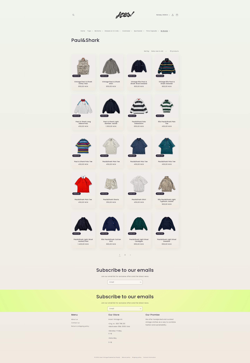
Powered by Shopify (114, 357)
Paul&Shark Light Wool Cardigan (138, 240)
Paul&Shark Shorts (111, 199)
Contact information (149, 357)
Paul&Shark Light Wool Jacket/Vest (83, 240)
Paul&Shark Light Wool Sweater (166, 240)
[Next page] (130, 255)
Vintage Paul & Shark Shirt (111, 83)
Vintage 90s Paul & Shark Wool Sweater (139, 83)
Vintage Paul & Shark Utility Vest (83, 83)
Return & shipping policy (80, 326)
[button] (73, 15)
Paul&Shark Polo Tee (111, 161)
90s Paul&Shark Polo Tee (166, 123)
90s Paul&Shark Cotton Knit (111, 240)
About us (74, 319)
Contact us (75, 323)
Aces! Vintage (104, 357)
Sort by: (146, 51)
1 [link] (119, 255)
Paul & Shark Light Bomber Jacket (111, 123)
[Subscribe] (140, 282)
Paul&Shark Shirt (139, 199)
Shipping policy (137, 357)
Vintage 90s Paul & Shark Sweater (167, 83)
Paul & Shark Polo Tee (83, 161)
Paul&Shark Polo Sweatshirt (139, 123)
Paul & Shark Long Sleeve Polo (83, 123)
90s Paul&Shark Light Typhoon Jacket (167, 200)
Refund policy (126, 357)
